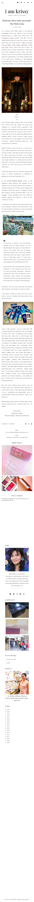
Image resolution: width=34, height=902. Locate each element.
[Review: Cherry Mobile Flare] (17, 617)
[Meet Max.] (17, 634)
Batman (4, 176)
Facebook (14, 413)
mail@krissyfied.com (17, 588)
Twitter (21, 413)
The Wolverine (28, 59)
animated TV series (8, 38)
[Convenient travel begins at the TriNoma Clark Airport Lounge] (17, 650)
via (17, 119)
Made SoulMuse (23, 899)
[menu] (2, 2)
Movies (12, 423)
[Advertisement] (17, 764)
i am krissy (17, 11)
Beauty (6, 423)
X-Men (23, 42)
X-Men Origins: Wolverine (19, 45)
